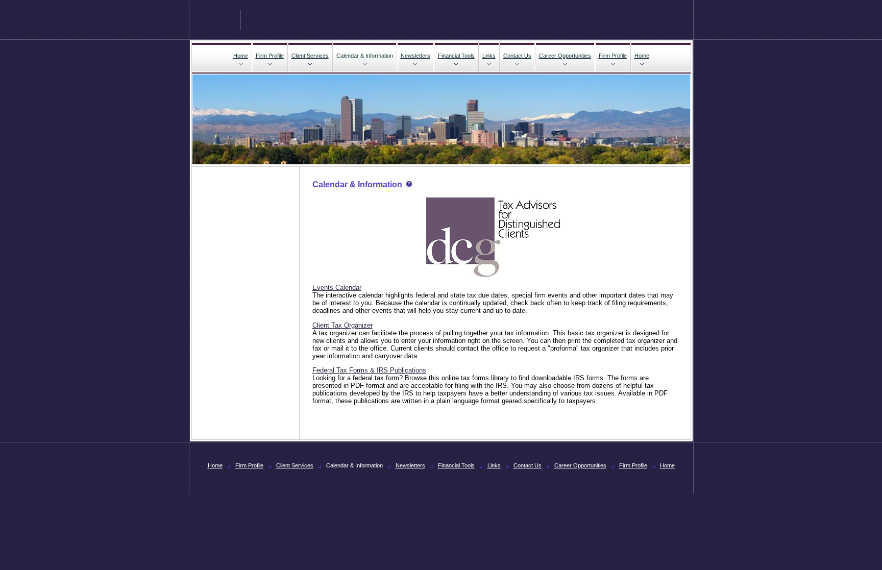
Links (489, 56)
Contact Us (517, 56)
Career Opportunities (565, 56)
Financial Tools (456, 56)
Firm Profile (270, 56)
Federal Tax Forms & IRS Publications (369, 370)
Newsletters (415, 56)
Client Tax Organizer (342, 325)
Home (240, 56)
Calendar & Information (364, 56)
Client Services (310, 56)
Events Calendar (336, 287)
